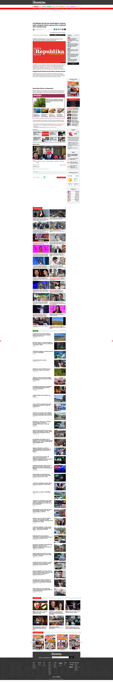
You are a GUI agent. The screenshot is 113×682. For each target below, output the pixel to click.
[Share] (55, 334)
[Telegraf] (61, 29)
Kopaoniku (40, 64)
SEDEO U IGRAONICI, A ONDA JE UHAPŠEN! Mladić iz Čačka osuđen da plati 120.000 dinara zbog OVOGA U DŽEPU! (42, 450)
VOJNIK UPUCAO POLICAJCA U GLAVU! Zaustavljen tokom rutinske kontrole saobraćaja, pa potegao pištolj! (42, 563)
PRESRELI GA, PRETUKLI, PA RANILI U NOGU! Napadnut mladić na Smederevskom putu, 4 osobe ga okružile (42, 423)
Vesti (40, 6)
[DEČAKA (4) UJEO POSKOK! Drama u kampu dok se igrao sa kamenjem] (60, 372)
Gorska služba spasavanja (50, 161)
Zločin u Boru (67, 8)
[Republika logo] (39, 2)
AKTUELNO (34, 8)
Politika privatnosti (76, 670)
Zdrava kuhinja (51, 113)
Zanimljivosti (48, 98)
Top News (71, 664)
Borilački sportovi (49, 668)
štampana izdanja (38, 632)
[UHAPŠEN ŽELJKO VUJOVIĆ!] (60, 363)
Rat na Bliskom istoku (56, 8)
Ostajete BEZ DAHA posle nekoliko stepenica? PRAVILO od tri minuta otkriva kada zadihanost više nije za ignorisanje (60, 115)
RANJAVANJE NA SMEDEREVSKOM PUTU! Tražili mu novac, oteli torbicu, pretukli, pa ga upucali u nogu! (42, 475)
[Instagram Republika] (59, 677)
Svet (65, 6)
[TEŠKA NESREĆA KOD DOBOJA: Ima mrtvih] (60, 398)
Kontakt (76, 668)
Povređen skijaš (39, 161)
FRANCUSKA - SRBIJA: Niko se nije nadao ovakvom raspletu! (73, 50)
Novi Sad (70, 175)
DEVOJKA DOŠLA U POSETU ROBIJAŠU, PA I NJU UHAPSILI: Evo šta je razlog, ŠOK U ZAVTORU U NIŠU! (43, 343)
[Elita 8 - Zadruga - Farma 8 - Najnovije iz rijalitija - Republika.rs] (73, 6)
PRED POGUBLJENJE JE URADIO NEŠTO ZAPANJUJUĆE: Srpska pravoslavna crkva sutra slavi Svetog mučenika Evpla (73, 55)
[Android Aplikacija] (52, 35)
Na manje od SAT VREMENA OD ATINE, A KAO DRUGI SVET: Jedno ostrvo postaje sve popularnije (36, 115)
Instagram (59, 124)
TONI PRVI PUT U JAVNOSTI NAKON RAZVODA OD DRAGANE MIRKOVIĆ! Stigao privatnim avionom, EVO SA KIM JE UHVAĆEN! (73, 45)
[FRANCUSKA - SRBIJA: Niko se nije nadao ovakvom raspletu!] (73, 605)
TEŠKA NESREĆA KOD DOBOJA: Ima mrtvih (41, 396)
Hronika (57, 6)
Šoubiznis (55, 665)
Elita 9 (60, 665)
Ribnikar (62, 8)
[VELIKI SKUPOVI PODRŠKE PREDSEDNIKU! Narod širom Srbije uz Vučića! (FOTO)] (56, 620)
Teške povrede (62, 161)
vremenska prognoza (73, 172)
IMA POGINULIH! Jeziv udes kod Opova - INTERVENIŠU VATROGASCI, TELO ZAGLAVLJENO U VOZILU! (42, 510)
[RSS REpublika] (58, 677)
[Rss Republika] (56, 677)
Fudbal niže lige (50, 665)
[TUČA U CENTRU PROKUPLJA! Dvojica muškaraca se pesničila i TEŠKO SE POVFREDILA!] (60, 407)
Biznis (65, 662)
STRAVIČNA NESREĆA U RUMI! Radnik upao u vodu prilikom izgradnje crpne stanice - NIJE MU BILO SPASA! (42, 528)
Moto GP (49, 669)
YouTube (62, 124)
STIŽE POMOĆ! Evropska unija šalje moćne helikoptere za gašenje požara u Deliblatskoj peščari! (42, 589)
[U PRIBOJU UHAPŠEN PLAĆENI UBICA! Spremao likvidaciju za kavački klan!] (60, 486)
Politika (34, 665)
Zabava (68, 6)
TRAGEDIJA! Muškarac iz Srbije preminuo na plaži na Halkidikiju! (43, 352)
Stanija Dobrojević (80, 8)
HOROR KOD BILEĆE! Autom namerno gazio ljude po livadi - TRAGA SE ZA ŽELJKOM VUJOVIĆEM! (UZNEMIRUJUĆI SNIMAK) (42, 467)
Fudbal (49, 664)
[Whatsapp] (59, 29)
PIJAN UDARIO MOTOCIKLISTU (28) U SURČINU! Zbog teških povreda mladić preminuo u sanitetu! (42, 554)
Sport (49, 662)
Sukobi (44, 665)
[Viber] (56, 29)
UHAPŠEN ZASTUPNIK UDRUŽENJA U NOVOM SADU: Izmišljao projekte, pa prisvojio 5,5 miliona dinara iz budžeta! (42, 581)
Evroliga (49, 673)
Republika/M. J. (40, 29)
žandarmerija (51, 67)
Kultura (55, 666)
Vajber (41, 125)
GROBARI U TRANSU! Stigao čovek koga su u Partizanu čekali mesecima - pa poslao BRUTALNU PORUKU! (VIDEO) (73, 628)
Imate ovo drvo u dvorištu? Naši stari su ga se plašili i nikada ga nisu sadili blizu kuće (54, 100)
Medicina (58, 113)
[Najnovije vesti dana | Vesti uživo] (49, 6)
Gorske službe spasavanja (48, 66)
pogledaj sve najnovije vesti (73, 63)
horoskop (73, 129)
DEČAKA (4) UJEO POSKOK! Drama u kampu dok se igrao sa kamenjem (42, 369)
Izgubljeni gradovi (73, 8)
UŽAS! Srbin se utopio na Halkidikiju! (42, 492)
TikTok (34, 125)
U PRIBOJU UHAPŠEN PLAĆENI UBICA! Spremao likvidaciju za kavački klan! (42, 484)
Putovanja (71, 662)
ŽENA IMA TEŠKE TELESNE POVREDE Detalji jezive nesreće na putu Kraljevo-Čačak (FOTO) (42, 378)
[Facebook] (54, 29)
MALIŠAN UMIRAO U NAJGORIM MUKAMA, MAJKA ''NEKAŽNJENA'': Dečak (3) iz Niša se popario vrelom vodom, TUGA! (37, 133)
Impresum (76, 664)
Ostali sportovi (49, 671)
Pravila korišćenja (76, 665)
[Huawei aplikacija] (62, 35)
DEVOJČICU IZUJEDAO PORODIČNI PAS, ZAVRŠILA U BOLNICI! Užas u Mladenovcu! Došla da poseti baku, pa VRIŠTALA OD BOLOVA (42, 546)
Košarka (49, 666)
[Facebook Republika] (53, 677)
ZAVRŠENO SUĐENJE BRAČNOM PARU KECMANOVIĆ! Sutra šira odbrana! (37, 138)
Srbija (33, 664)
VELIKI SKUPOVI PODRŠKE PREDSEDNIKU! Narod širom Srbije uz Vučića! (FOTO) (72, 60)
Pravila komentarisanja (77, 667)
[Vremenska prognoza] (70, 180)
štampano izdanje (73, 79)
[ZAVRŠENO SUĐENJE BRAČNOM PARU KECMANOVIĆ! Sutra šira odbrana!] (45, 139)
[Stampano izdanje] (73, 89)
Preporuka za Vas (73, 99)
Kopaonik (43, 161)
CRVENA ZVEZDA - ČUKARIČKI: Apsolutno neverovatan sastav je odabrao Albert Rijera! (73, 39)
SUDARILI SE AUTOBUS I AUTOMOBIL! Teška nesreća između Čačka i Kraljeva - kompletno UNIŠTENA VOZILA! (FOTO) (42, 414)
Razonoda (55, 667)
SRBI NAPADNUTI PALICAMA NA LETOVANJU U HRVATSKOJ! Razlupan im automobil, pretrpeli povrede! (43, 537)
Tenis (49, 667)
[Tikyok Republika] (54, 677)
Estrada (50, 610)
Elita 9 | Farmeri (60, 663)
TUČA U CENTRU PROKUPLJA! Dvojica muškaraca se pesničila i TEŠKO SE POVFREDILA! (42, 405)
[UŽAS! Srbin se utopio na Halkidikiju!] (60, 495)
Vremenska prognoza (34, 668)
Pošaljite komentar (61, 177)
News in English (71, 667)
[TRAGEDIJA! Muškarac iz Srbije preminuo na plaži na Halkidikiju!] (60, 355)
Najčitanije (76, 35)
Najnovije (70, 35)
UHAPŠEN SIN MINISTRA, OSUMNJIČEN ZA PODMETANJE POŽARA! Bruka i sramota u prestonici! (42, 387)
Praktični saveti (43, 113)
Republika (77, 662)
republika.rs (55, 679)
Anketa (73, 152)
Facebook (55, 124)
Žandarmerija (57, 161)
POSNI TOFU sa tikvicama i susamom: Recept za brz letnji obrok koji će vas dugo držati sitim (52, 115)
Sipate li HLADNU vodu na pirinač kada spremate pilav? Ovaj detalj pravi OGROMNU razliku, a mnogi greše (44, 115)
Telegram (38, 125)
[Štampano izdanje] (38, 642)
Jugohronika (35, 361)
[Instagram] (63, 29)
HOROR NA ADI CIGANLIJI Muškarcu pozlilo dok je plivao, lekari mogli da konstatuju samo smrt (42, 335)
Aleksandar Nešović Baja (48, 8)
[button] (76, 132)
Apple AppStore (53, 127)
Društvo (34, 666)
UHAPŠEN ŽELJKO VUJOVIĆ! (40, 360)
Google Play (48, 127)
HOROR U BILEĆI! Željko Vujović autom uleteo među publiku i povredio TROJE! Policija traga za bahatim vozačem (42, 431)
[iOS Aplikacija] (57, 35)
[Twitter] (65, 29)
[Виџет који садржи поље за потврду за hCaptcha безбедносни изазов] (39, 177)
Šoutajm (49, 672)
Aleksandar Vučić (40, 8)
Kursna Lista (73, 189)
